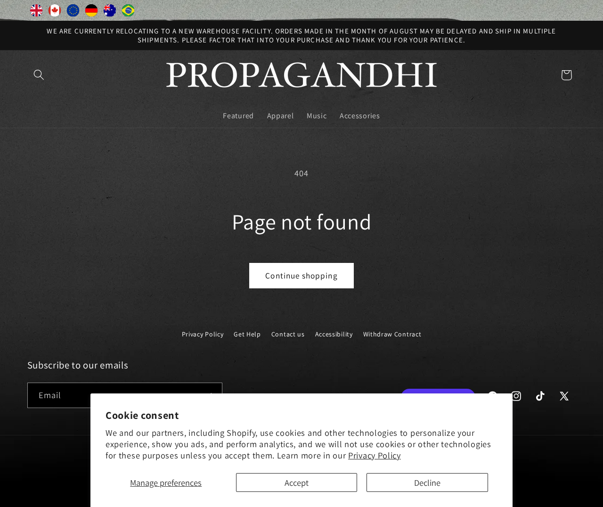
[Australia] (110, 12)
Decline (427, 482)
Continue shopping (301, 275)
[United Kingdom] (36, 12)
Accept (297, 482)
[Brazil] (128, 12)
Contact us (288, 334)
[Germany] (91, 12)
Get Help (247, 334)
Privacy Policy (374, 455)
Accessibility (334, 334)
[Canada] (55, 12)
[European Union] (73, 12)
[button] (39, 75)
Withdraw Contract (392, 334)
